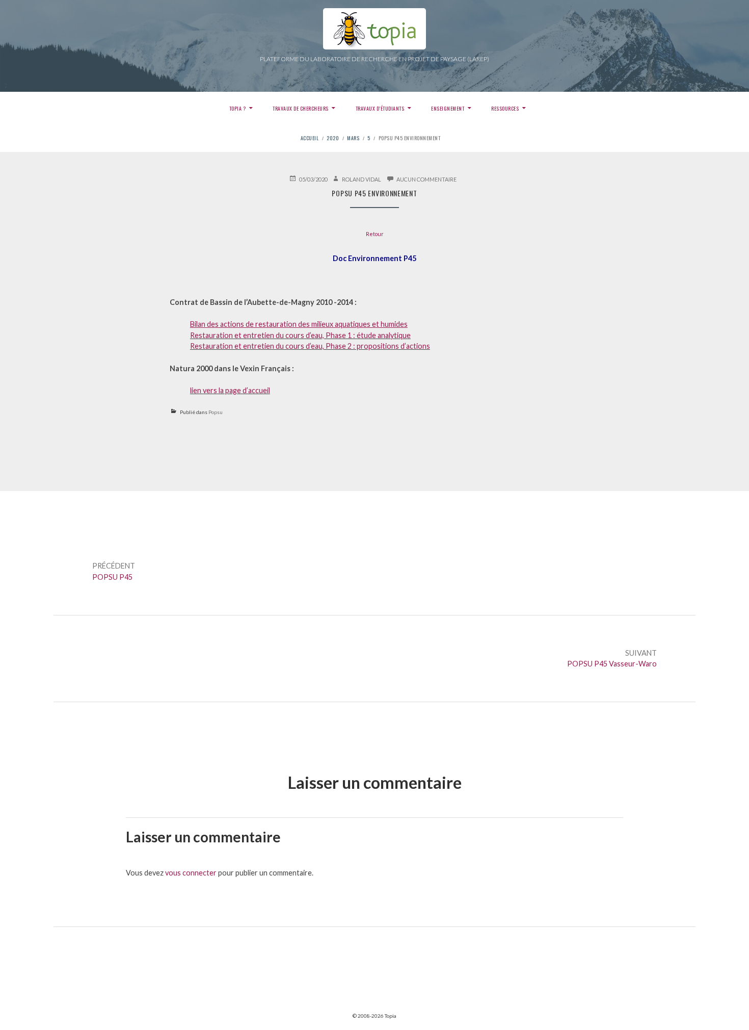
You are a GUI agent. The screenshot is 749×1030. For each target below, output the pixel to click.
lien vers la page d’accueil (230, 390)
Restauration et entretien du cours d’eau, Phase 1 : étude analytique (300, 335)
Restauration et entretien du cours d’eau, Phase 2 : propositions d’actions (310, 346)
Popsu (215, 412)
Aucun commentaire (426, 179)
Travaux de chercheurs (301, 108)
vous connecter (191, 872)
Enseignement (447, 108)
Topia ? (237, 108)
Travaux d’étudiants (380, 108)
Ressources (505, 108)
